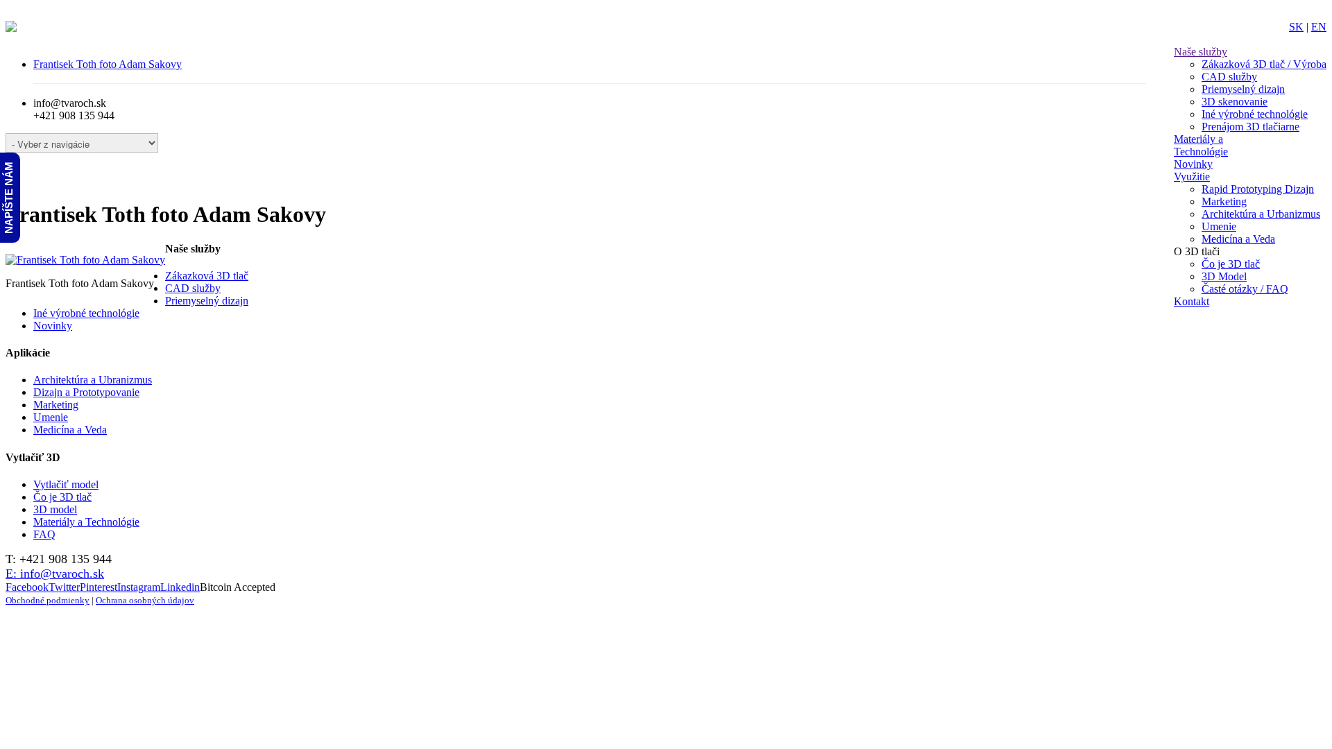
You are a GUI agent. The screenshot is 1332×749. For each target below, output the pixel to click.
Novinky (1193, 164)
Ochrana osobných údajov (145, 600)
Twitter (64, 587)
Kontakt (1191, 301)
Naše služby (1200, 52)
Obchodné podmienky (47, 600)
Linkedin (180, 587)
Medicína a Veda (1238, 239)
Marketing (1224, 201)
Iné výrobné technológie (1255, 114)
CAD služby (1229, 77)
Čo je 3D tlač (1231, 264)
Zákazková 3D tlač (206, 276)
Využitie (1192, 176)
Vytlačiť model (66, 484)
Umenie (1219, 226)
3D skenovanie (1234, 101)
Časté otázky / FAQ (1245, 289)
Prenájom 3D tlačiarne (1250, 126)
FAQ (44, 534)
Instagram (138, 587)
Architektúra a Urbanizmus (1261, 214)
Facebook (27, 587)
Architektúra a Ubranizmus (92, 380)
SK (1296, 27)
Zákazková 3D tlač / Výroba (1264, 64)
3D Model (1224, 276)
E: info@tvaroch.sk (55, 573)
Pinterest (98, 587)
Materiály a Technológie (1201, 145)
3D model (55, 509)
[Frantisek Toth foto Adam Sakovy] (85, 260)
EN (1318, 27)
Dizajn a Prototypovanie (86, 392)
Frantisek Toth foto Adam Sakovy (107, 64)
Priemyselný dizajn (1243, 89)
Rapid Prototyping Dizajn (1258, 189)
